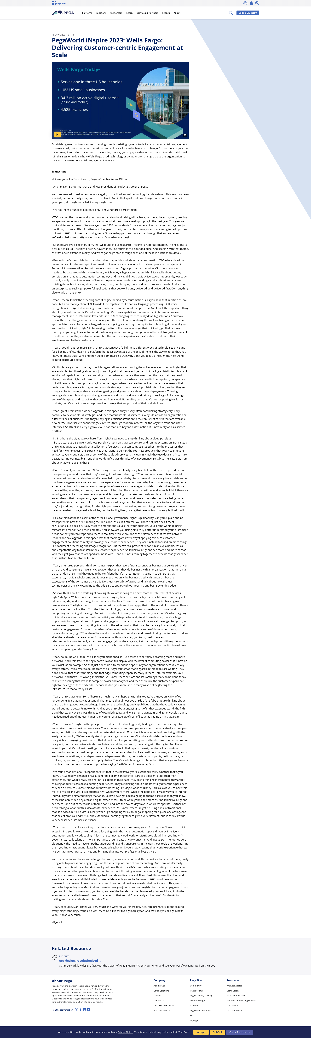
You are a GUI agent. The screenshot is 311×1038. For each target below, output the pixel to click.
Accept (201, 1032)
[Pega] (63, 13)
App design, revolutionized (78, 960)
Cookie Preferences (239, 1032)
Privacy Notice (125, 1032)
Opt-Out (217, 1032)
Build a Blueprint (248, 12)
